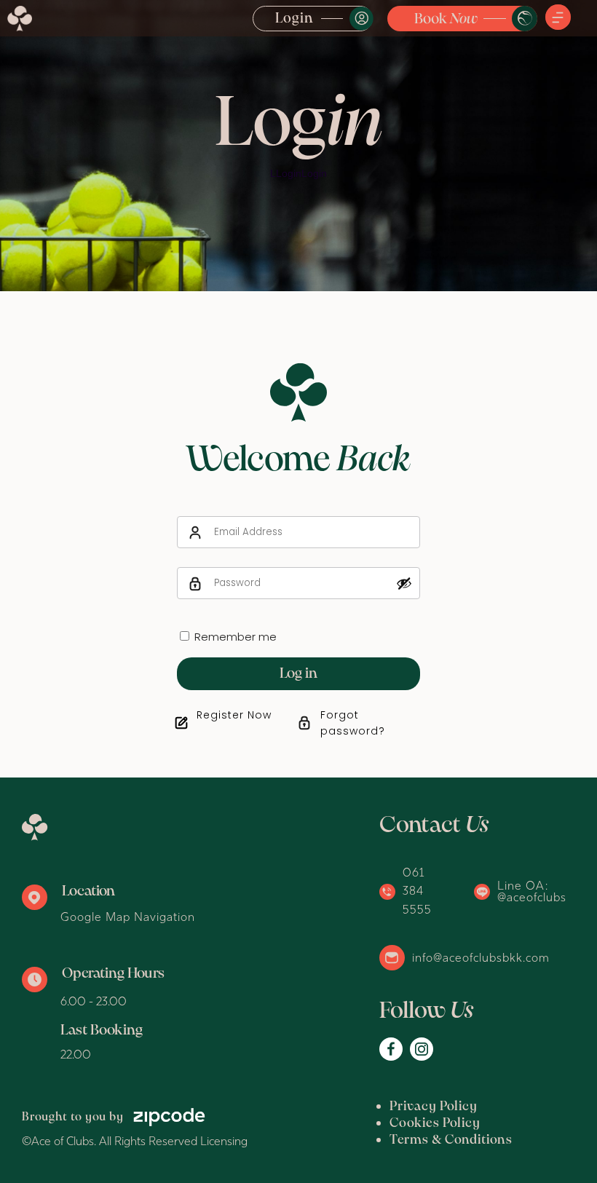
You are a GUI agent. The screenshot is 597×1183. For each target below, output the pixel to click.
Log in (298, 674)
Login (294, 18)
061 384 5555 (417, 891)
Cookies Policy (435, 1123)
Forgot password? (352, 723)
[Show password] (404, 583)
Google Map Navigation (127, 916)
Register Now (234, 715)
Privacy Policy (434, 1107)
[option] (298, 145)
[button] (558, 18)
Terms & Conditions (451, 1140)
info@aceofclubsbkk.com (481, 957)
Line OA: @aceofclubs (531, 891)
